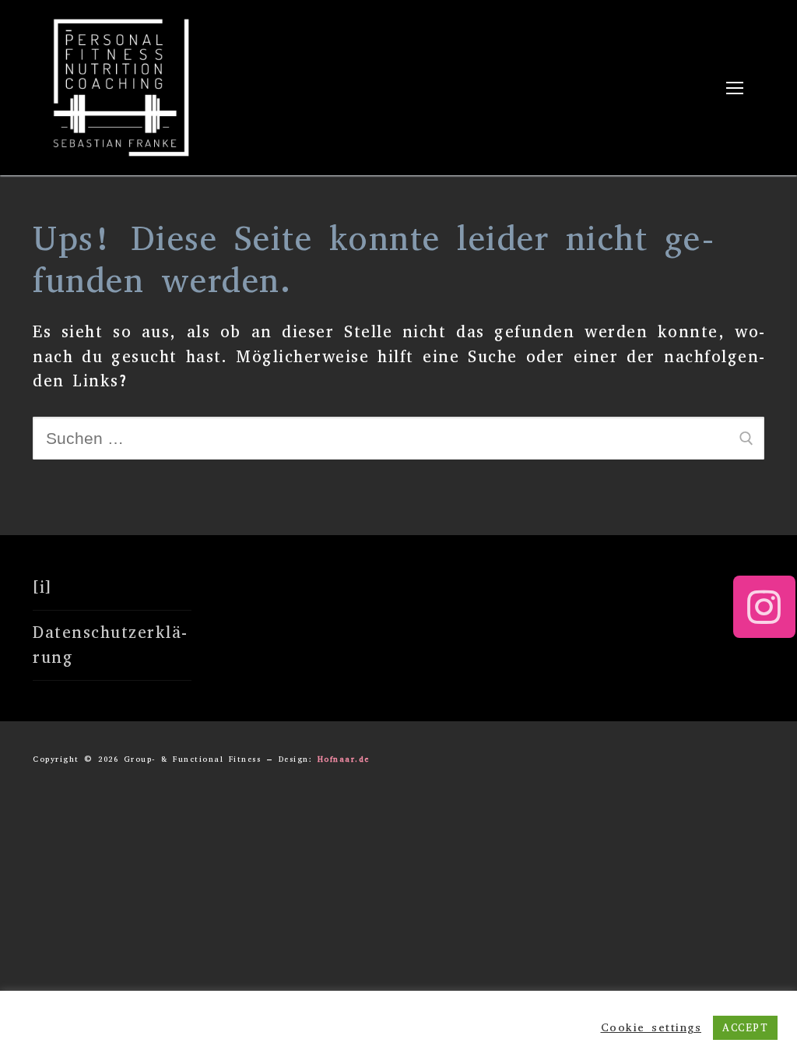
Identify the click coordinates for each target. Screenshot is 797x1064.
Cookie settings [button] (651, 1027)
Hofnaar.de (344, 759)
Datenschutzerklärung (110, 645)
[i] (42, 587)
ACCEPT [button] (745, 1027)
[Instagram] (764, 607)
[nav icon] (734, 87)
